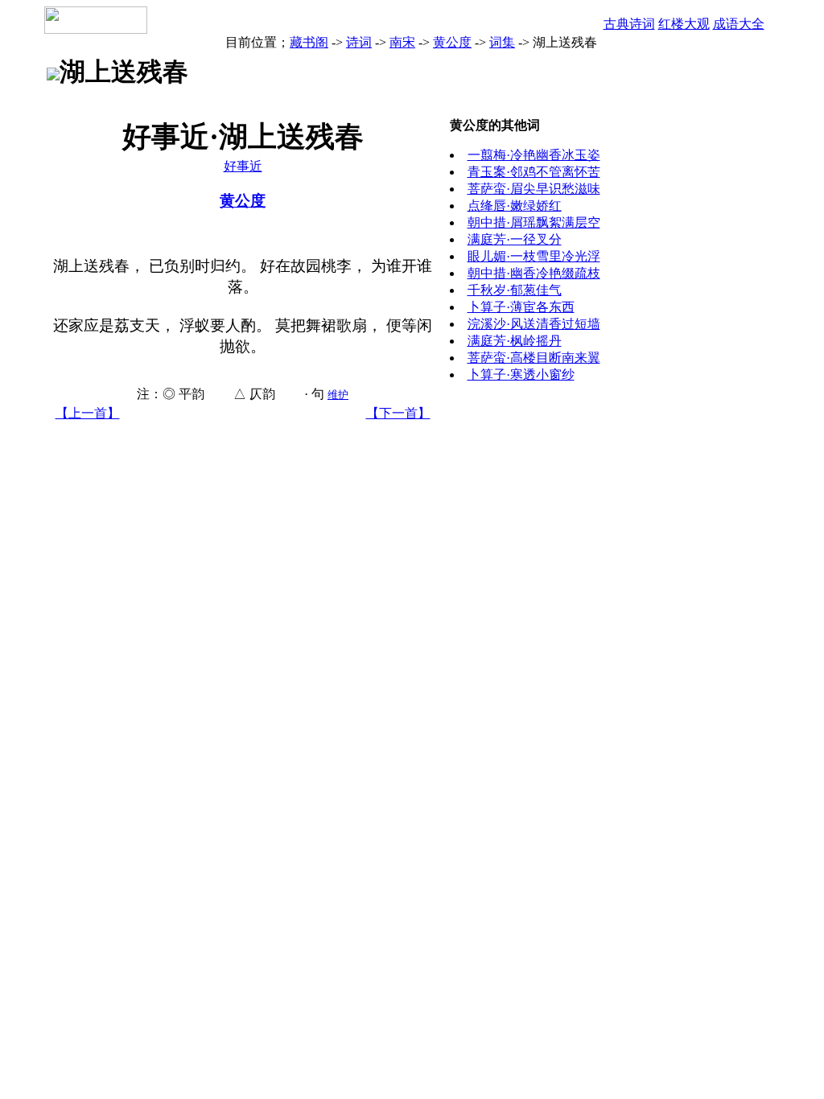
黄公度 (452, 42)
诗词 (359, 42)
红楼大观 (684, 24)
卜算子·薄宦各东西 (521, 307)
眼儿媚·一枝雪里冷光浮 (534, 256)
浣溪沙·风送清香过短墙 (534, 324)
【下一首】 (398, 413)
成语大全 (738, 24)
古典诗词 (629, 24)
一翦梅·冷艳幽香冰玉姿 (534, 155)
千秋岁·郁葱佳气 (515, 290)
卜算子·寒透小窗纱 (521, 374)
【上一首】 (88, 413)
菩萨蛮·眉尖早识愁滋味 (534, 189)
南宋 (402, 42)
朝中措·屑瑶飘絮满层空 (534, 222)
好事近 (243, 166)
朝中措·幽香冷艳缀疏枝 (534, 273)
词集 (502, 42)
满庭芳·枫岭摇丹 (515, 341)
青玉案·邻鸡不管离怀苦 (534, 172)
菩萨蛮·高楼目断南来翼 (534, 357)
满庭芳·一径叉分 (515, 239)
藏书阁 (309, 42)
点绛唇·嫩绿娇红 (515, 205)
